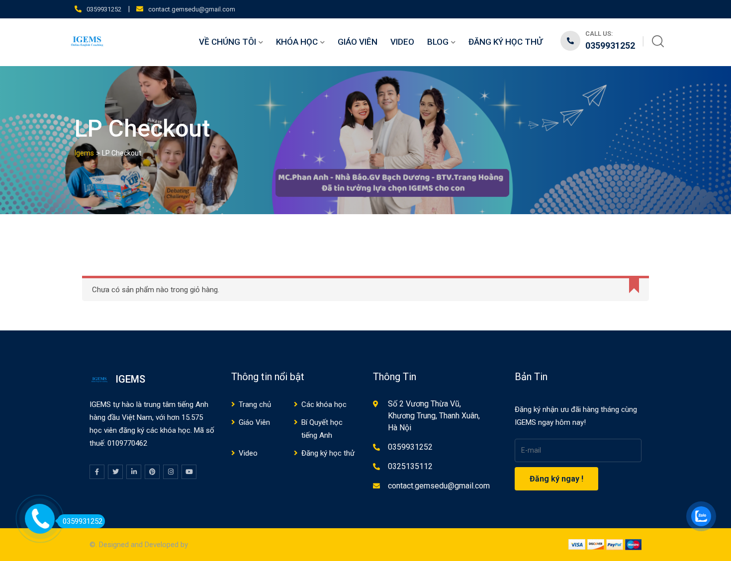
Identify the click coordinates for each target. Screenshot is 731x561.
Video (402, 42)
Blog (438, 42)
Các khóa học (324, 404)
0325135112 (410, 466)
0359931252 (104, 9)
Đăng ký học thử (505, 42)
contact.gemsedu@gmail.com (191, 9)
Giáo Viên (357, 42)
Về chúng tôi (227, 42)
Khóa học (297, 42)
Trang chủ (255, 404)
